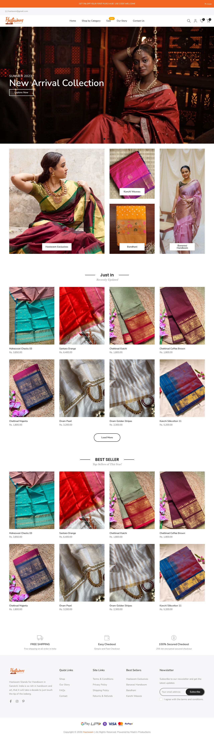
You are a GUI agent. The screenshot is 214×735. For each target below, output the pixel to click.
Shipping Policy (101, 690)
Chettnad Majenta (18, 421)
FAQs (62, 690)
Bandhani (131, 690)
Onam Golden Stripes (121, 421)
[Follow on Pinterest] (23, 701)
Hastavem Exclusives (137, 679)
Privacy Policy (100, 684)
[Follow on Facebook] (10, 701)
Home (73, 20)
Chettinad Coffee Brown (172, 348)
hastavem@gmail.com (18, 11)
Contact (63, 696)
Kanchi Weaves (134, 696)
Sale (109, 20)
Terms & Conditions (103, 679)
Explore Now (192, 92)
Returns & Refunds (103, 696)
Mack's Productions (140, 732)
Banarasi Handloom (136, 684)
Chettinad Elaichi (118, 348)
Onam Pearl (65, 421)
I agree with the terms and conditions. (183, 699)
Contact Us (138, 20)
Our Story (122, 20)
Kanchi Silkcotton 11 (170, 421)
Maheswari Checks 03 (20, 348)
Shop (62, 679)
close (6, 4)
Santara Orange (67, 348)
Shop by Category (91, 20)
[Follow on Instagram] (17, 701)
